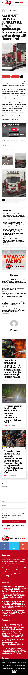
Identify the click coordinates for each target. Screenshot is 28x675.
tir (18, 202)
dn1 (7, 200)
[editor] (3, 10)
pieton (3, 202)
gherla (17, 200)
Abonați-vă (23, 543)
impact (22, 200)
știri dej (14, 202)
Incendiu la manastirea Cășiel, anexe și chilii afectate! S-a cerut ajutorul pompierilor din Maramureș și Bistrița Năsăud (14, 216)
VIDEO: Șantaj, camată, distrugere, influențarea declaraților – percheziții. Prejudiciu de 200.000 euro (13, 310)
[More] (21, 76)
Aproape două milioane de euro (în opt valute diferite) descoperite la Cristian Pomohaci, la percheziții (13, 303)
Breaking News (7, 67)
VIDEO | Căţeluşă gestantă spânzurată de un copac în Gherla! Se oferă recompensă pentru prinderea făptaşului (12, 634)
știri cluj (9, 202)
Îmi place (4, 543)
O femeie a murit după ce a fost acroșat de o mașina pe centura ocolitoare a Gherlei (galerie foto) (13, 223)
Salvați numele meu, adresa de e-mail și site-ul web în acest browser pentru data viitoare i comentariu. (14, 515)
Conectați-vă (14, 543)
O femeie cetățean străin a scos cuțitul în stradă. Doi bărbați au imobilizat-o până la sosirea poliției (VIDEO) (13, 241)
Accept (14, 672)
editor (6, 11)
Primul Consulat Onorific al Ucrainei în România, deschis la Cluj (13, 288)
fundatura (11, 200)
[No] (26, 667)
